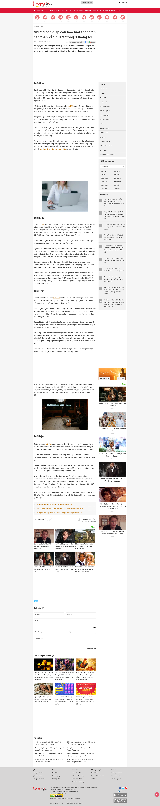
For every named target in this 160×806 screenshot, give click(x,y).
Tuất (115, 21)
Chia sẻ (121, 378)
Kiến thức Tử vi (104, 132)
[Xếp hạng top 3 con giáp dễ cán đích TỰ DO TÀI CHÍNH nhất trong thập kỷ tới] (43, 689)
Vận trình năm (104, 102)
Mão (60, 21)
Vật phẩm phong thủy (78, 776)
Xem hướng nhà (76, 773)
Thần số (105, 10)
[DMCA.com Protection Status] (56, 796)
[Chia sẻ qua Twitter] (39, 520)
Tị (76, 21)
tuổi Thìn (56, 298)
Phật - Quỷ (104, 181)
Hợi (123, 21)
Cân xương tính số (105, 141)
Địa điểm (117, 185)
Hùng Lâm (85, 519)
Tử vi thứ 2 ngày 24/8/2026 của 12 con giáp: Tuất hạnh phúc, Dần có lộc (114, 260)
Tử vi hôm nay (95, 773)
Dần (53, 21)
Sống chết (104, 189)
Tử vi (45, 10)
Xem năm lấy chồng (105, 106)
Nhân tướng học (78, 10)
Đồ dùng (116, 174)
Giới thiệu (52, 803)
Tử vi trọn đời (103, 150)
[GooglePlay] (120, 797)
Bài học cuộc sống (116, 776)
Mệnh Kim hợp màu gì (78, 782)
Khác (118, 10)
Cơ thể (103, 174)
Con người (117, 181)
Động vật (117, 171)
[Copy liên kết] (50, 520)
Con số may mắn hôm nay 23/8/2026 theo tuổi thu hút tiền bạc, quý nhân (113, 279)
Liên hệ (81, 803)
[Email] (46, 520)
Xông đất (102, 93)
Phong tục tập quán (116, 773)
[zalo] (42, 520)
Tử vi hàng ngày (56, 776)
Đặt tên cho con (104, 124)
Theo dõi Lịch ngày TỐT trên (77, 42)
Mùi (92, 21)
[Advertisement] (61, 64)
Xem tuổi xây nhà (105, 119)
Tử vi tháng (103, 97)
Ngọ (84, 21)
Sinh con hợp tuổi (105, 111)
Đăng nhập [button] (124, 2)
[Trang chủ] (34, 10)
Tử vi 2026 (55, 773)
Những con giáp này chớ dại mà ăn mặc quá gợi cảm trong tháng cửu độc (59, 513)
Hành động (117, 178)
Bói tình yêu (94, 779)
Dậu (107, 21)
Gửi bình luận (91, 648)
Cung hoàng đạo (59, 10)
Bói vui (51, 10)
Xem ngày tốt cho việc (39, 779)
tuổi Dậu (48, 444)
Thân (99, 21)
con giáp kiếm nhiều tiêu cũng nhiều (52, 149)
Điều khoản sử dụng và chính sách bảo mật (67, 803)
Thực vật (103, 171)
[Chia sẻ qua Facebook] (35, 520)
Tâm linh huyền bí (116, 779)
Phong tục (112, 10)
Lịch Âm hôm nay (37, 776)
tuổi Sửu (71, 106)
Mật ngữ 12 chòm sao (97, 776)
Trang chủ (36, 26)
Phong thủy (68, 10)
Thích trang (105, 378)
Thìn (68, 21)
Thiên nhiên (104, 178)
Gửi (94, 627)
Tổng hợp (117, 189)
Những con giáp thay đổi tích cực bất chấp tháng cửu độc (54, 504)
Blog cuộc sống (97, 10)
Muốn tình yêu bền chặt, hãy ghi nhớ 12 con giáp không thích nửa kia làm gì (60, 509)
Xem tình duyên (104, 115)
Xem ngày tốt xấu (38, 773)
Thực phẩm (104, 185)
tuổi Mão (42, 224)
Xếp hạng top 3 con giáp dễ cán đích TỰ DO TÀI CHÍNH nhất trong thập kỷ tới (43, 699)
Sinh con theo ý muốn (106, 146)
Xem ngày (40, 10)
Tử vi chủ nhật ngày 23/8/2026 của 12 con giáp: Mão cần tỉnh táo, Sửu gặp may (114, 227)
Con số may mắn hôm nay (107, 154)
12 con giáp (103, 137)
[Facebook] (119, 788)
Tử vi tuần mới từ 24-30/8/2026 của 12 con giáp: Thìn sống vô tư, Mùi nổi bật (114, 237)
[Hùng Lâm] (79, 519)
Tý (37, 21)
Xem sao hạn (103, 89)
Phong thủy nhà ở (77, 779)
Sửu (45, 21)
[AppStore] (120, 802)
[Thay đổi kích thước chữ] (67, 42)
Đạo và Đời (88, 10)
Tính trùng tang (104, 128)
